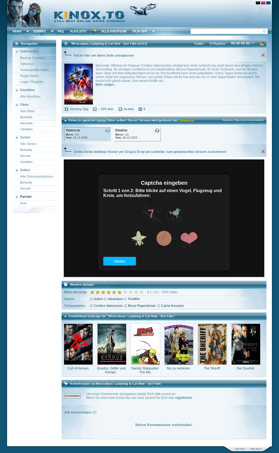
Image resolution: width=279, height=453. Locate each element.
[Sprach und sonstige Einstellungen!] (94, 31)
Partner (26, 197)
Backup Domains (33, 58)
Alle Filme (27, 111)
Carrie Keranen (172, 306)
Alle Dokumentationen (36, 176)
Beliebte (26, 117)
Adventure (115, 299)
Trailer (199, 43)
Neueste (26, 123)
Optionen (27, 64)
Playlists (78, 31)
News (17, 31)
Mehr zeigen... (106, 85)
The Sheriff (212, 368)
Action (98, 299)
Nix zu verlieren (178, 368)
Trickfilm (134, 299)
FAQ (61, 31)
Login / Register (32, 82)
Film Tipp (140, 31)
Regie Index (29, 76)
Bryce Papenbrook (142, 306)
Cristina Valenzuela (108, 306)
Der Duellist (245, 368)
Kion (23, 203)
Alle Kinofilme (114, 31)
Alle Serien (28, 144)
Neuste (25, 156)
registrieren (183, 398)
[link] (139, 13)
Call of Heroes (78, 368)
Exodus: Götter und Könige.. (111, 370)
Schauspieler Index (34, 70)
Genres (39, 31)
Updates (26, 129)
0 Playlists (218, 43)
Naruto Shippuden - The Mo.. (145, 370)
